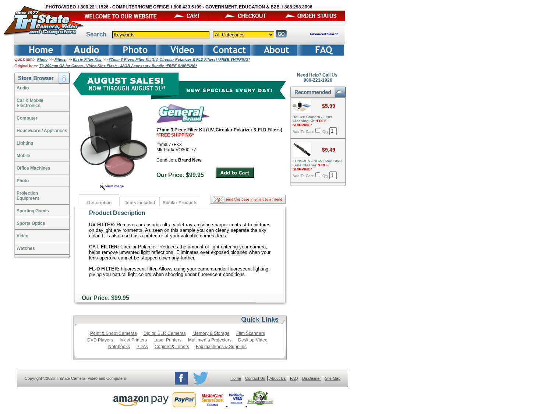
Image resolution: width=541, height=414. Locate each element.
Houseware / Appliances (42, 130)
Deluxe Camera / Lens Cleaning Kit (312, 121)
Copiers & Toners (172, 346)
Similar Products (180, 202)
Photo (42, 59)
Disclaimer (311, 378)
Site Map (332, 378)
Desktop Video (253, 340)
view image (114, 186)
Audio (23, 88)
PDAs (142, 346)
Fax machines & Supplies (221, 346)
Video (22, 235)
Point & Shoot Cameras (113, 333)
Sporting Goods (33, 210)
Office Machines (33, 168)
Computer (27, 118)
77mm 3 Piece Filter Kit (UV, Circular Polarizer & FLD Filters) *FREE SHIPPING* (179, 59)
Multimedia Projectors (209, 340)
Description (99, 202)
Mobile (23, 155)
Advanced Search (324, 34)
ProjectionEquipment (28, 196)
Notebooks (119, 346)
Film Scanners (250, 333)
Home (235, 378)
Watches (26, 248)
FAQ (294, 378)
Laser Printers (167, 340)
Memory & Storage (211, 333)
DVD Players (100, 340)
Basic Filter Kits (87, 59)
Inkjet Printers (133, 340)
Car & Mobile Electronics (30, 103)
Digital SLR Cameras (165, 333)
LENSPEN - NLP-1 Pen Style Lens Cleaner (318, 165)
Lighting (25, 143)
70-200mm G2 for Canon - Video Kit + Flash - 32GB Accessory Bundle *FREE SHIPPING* (118, 66)
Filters (60, 59)
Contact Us (255, 378)
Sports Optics (31, 223)
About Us (277, 378)
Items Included (139, 202)
